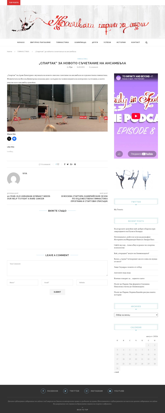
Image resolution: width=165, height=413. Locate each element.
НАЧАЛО (21, 42)
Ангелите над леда (122, 272)
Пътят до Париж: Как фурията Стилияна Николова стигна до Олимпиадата (131, 285)
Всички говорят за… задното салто (129, 278)
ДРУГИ (95, 42)
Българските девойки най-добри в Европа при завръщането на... (54, 3)
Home (9, 51)
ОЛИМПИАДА (80, 42)
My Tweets (118, 209)
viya (70, 67)
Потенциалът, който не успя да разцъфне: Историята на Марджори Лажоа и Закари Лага (134, 238)
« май (116, 372)
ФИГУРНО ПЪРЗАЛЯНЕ (40, 42)
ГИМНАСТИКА (62, 42)
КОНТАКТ (135, 42)
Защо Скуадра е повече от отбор (128, 267)
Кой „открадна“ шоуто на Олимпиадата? (131, 253)
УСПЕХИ (107, 42)
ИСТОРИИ (121, 42)
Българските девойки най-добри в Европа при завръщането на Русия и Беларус (134, 230)
